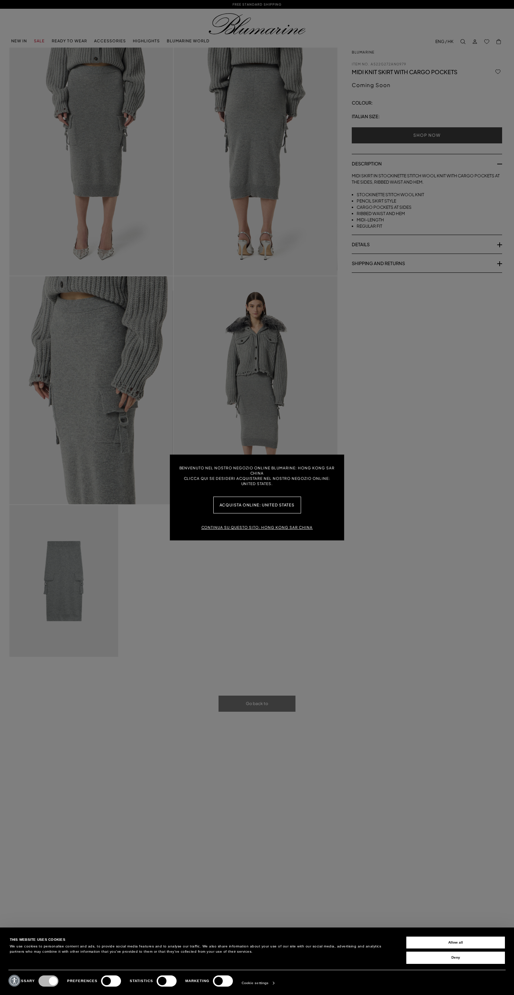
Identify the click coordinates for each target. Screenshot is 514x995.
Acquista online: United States (257, 505)
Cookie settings (255, 983)
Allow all (455, 942)
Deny (455, 957)
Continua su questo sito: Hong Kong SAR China (257, 527)
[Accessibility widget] (14, 981)
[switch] (111, 981)
